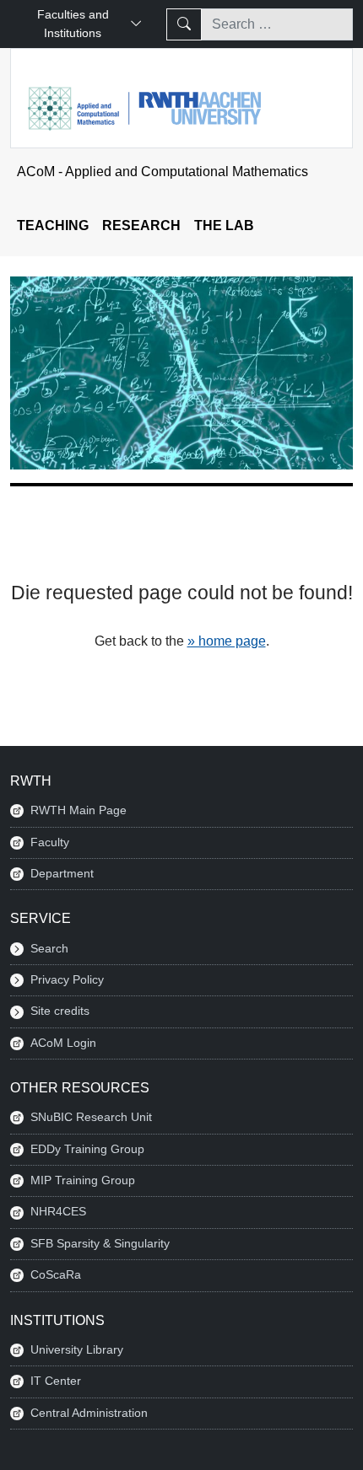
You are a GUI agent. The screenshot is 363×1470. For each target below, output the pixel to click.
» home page (226, 641)
